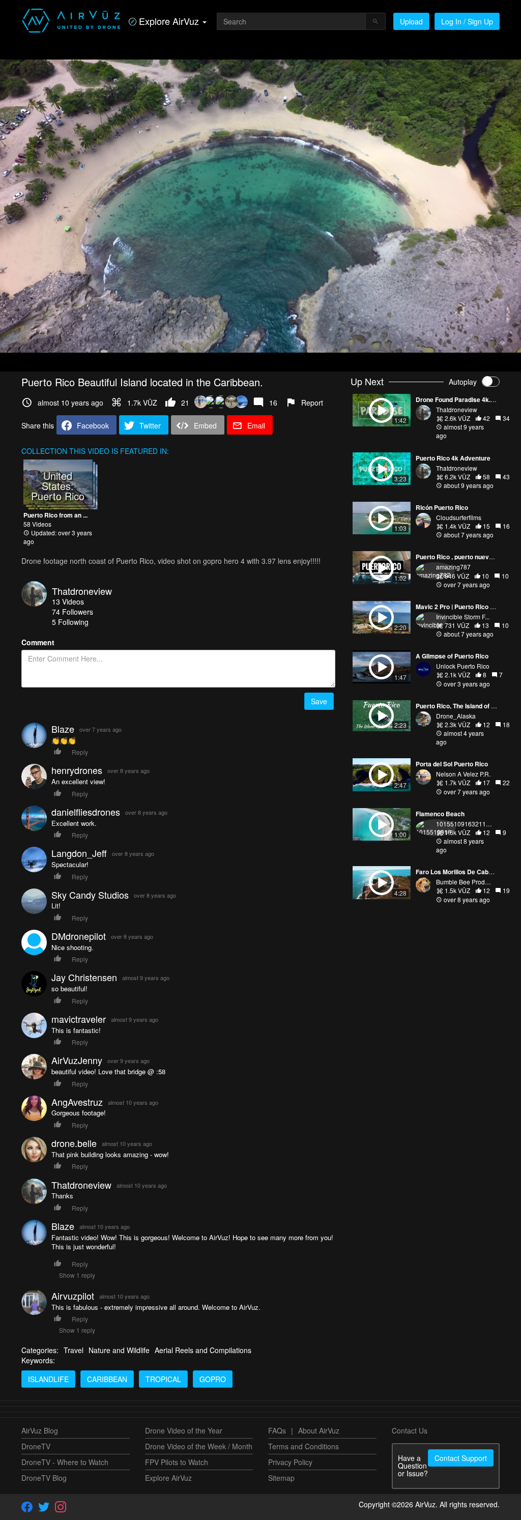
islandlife (48, 1379)
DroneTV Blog (44, 1478)
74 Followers (72, 612)
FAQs (277, 1430)
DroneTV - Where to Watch (64, 1462)
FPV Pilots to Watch (176, 1462)
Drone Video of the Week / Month (198, 1446)
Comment (37, 642)
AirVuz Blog (39, 1430)
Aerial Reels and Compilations (203, 1350)
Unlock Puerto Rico (462, 666)
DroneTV (35, 1446)
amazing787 (453, 566)
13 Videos (68, 601)
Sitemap (281, 1478)
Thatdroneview (82, 590)
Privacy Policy (290, 1462)
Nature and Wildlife (119, 1350)
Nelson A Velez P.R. (463, 773)
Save (319, 701)
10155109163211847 (466, 823)
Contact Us (409, 1430)
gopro (212, 1379)
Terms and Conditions (303, 1446)
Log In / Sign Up (467, 21)
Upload (411, 21)
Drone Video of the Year (183, 1430)
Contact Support (461, 1458)
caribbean (107, 1379)
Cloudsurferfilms (458, 517)
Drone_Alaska (456, 715)
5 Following (70, 622)
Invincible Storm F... (462, 616)
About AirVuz (318, 1430)
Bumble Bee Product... (467, 881)
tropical (163, 1379)
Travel (73, 1350)
